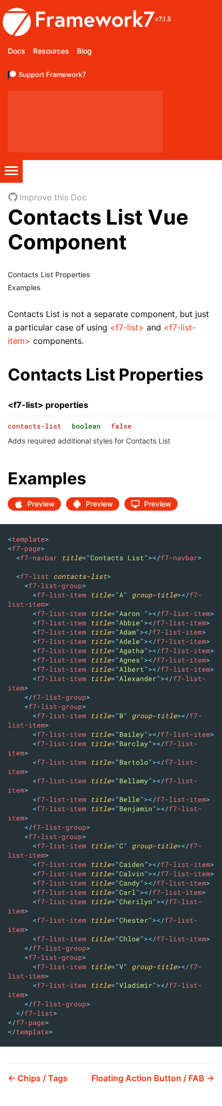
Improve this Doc (53, 197)
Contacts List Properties (49, 274)
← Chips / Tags (38, 1078)
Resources (51, 50)
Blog (84, 50)
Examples (24, 287)
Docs (16, 50)
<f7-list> (127, 327)
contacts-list (34, 426)
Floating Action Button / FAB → (152, 1078)
